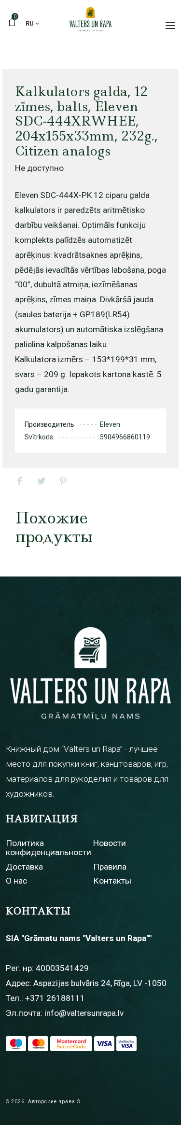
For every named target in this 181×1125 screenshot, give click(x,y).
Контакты (112, 881)
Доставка (24, 867)
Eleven (110, 424)
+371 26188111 (55, 998)
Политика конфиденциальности (48, 847)
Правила (109, 867)
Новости (109, 843)
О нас (16, 881)
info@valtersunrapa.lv (84, 1013)
